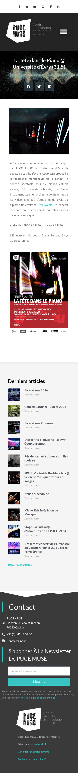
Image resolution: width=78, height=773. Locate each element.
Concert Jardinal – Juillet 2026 (45, 406)
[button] (63, 32)
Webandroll (40, 744)
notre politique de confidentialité (38, 697)
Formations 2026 (36, 390)
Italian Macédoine (36, 494)
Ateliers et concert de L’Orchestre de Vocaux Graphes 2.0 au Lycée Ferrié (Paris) (47, 547)
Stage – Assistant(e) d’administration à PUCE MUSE (45, 529)
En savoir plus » (32, 394)
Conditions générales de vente (33, 751)
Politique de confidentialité (32, 759)
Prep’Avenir (45, 205)
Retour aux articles (20, 564)
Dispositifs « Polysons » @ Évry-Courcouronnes (45, 441)
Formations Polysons (38, 423)
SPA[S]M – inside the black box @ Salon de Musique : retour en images (46, 477)
